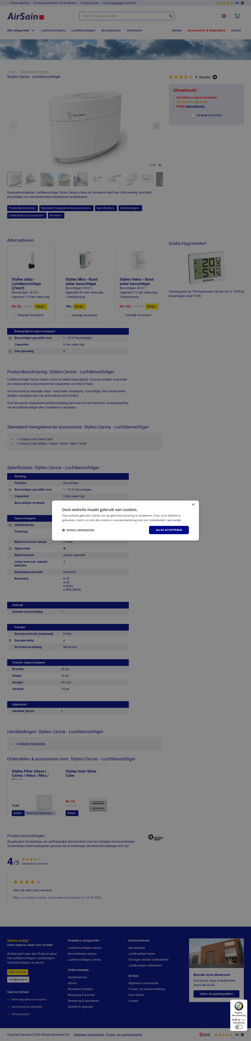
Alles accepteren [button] (169, 530)
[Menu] (245, 1002)
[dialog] (125, 520)
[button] (78, 530)
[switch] (239, 1027)
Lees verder (173, 520)
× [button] (193, 504)
